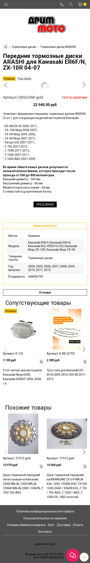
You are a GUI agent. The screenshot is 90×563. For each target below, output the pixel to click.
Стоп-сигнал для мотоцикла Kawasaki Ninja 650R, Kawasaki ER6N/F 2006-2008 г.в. (22, 377)
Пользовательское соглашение (45, 518)
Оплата (78, 525)
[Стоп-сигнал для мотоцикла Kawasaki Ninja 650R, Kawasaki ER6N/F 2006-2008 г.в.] (23, 329)
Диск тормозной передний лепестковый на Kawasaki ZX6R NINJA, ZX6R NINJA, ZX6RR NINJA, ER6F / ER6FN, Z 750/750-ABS (23, 483)
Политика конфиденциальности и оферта (45, 511)
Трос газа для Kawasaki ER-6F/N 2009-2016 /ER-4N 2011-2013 (66, 375)
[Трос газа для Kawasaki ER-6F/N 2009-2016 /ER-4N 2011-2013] (67, 329)
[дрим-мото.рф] (45, 23)
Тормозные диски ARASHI (58, 47)
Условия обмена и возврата (26, 525)
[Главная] (6, 47)
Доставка (64, 525)
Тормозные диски (24, 47)
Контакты (45, 531)
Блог (51, 525)
